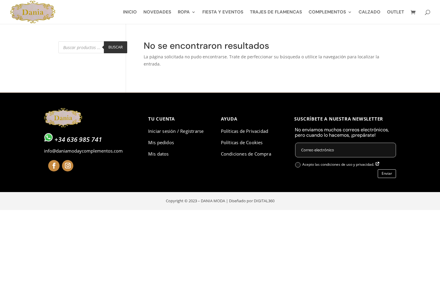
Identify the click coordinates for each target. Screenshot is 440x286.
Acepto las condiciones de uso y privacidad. (338, 164)
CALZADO (369, 12)
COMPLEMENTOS (327, 12)
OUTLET (395, 12)
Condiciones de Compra (246, 154)
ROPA (184, 12)
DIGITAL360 (264, 200)
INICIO (130, 12)
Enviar (387, 173)
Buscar (115, 47)
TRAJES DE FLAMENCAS (276, 12)
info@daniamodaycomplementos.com (83, 151)
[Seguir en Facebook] (54, 165)
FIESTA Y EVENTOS (222, 12)
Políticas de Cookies (242, 142)
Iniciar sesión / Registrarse (176, 131)
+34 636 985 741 (78, 139)
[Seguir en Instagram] (67, 165)
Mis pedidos (161, 142)
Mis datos (158, 154)
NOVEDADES (157, 12)
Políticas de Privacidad (244, 131)
